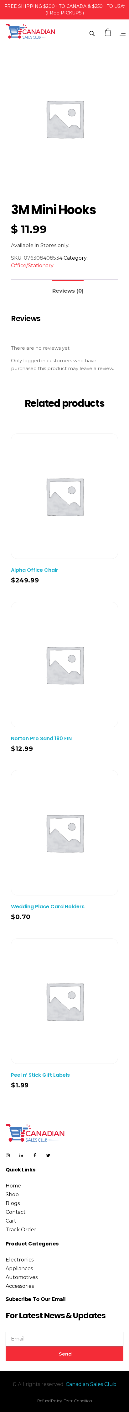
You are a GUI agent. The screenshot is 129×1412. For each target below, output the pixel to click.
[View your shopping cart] (108, 32)
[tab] (68, 288)
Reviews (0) (68, 291)
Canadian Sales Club (91, 1384)
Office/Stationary (32, 265)
